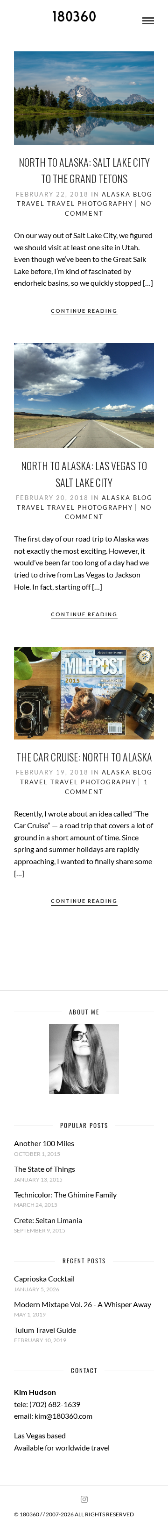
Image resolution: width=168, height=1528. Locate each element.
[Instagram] (84, 1499)
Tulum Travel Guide (45, 1329)
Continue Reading (84, 311)
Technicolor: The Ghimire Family (65, 1194)
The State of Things (44, 1168)
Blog (143, 194)
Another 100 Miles (44, 1143)
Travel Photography (90, 203)
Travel (31, 203)
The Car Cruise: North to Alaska (84, 756)
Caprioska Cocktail (44, 1278)
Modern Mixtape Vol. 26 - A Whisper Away (82, 1304)
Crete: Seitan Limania (48, 1220)
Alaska (116, 194)
